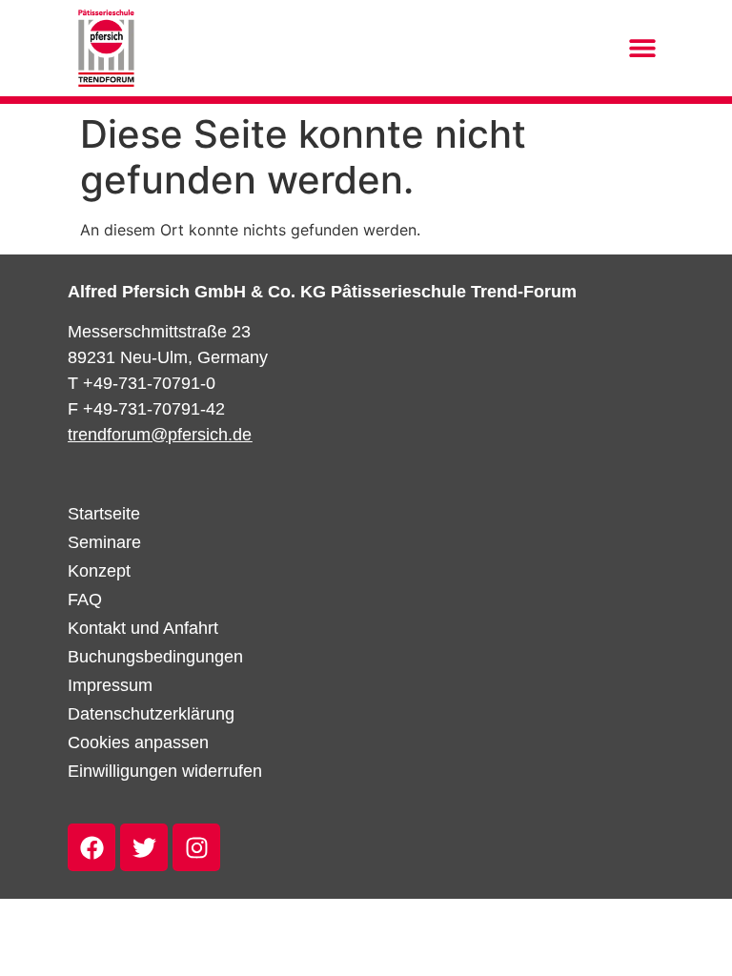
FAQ (85, 599)
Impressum (110, 685)
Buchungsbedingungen (155, 656)
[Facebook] (91, 847)
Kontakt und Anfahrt (143, 628)
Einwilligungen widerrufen (165, 771)
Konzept (99, 570)
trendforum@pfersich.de (160, 434)
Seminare (104, 542)
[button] (642, 48)
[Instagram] (196, 847)
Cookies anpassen (138, 742)
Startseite (104, 513)
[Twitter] (144, 847)
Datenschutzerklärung (151, 713)
